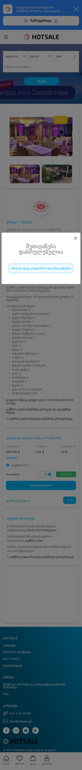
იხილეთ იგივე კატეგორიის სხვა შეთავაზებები (41, 268)
